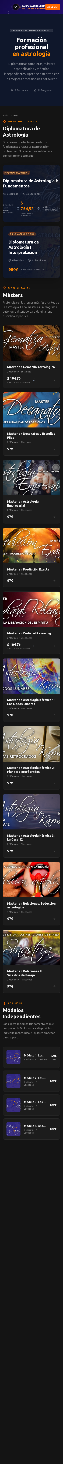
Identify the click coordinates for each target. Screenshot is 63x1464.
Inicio (5, 115)
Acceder (52, 7)
